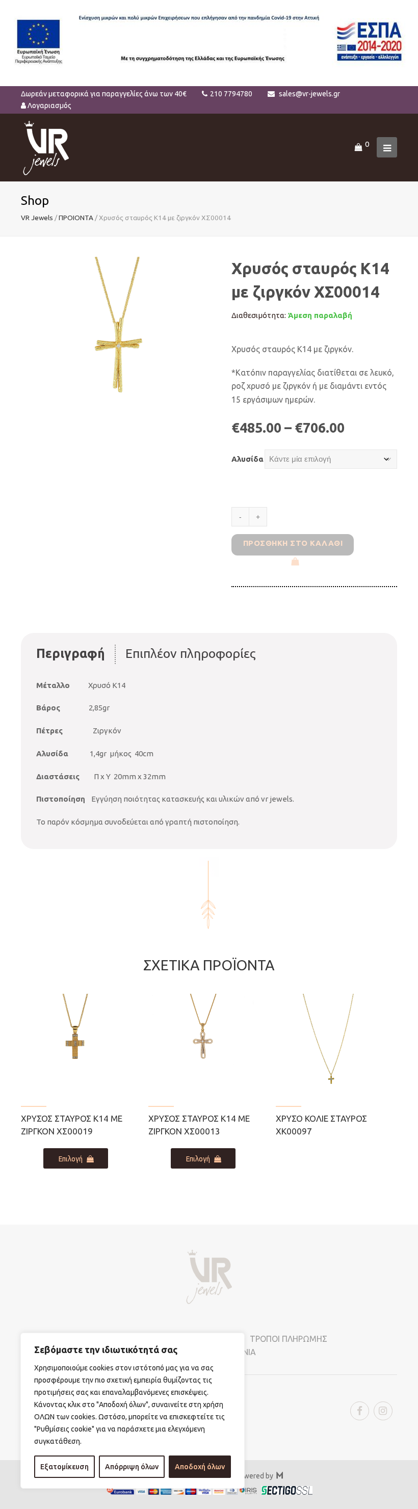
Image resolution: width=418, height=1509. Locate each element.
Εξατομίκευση (64, 1467)
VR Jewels (37, 218)
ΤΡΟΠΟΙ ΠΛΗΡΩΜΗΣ (288, 1338)
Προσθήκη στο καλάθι (293, 543)
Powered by (259, 1476)
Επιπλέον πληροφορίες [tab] (190, 653)
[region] (132, 1411)
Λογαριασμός (49, 105)
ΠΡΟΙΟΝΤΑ (76, 218)
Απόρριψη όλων (132, 1467)
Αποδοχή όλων (200, 1467)
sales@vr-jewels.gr (309, 94)
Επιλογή (71, 1159)
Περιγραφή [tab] (70, 653)
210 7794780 (231, 94)
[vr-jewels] (46, 146)
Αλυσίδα (247, 459)
